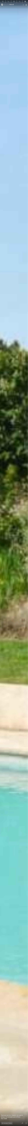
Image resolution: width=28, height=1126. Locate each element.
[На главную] (7, 4)
